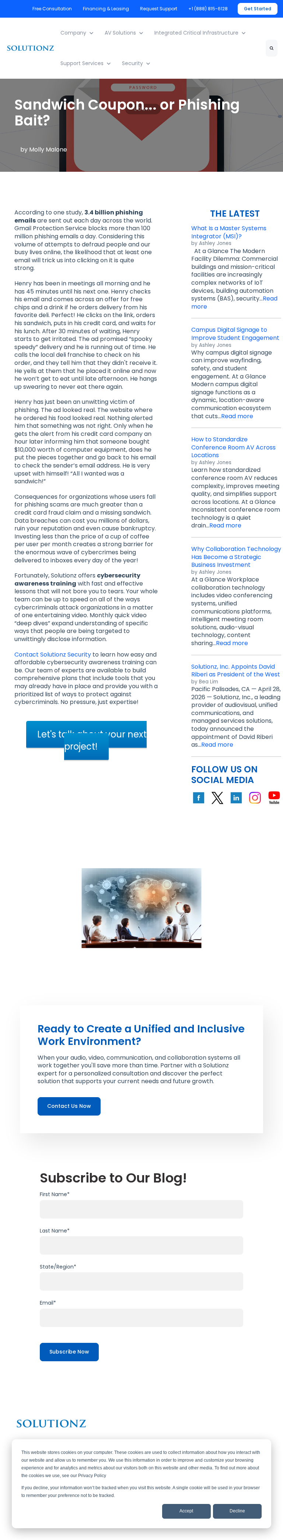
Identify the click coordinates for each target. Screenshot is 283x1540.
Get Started (257, 9)
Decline (237, 1511)
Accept (186, 1511)
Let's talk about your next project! (92, 740)
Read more (237, 416)
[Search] (271, 48)
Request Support (158, 9)
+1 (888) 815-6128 (208, 9)
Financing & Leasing (106, 9)
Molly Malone (48, 149)
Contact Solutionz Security (52, 654)
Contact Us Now (69, 1106)
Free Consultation (52, 9)
